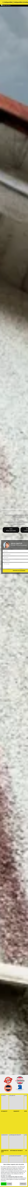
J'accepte (4, 1183)
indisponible (7, 2)
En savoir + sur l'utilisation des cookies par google (11, 1176)
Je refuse (9, 1183)
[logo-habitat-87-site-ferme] (5, 6)
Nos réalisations (11, 530)
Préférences (23, 1183)
